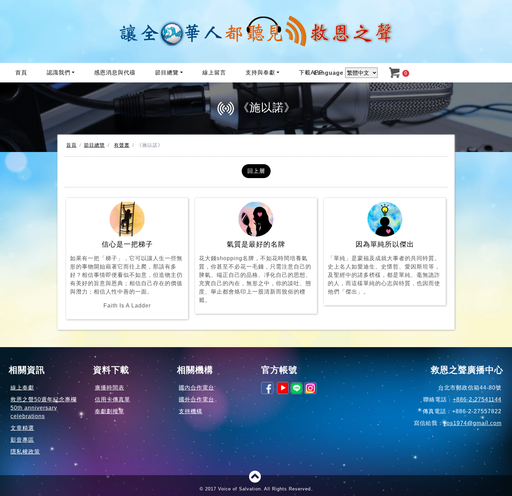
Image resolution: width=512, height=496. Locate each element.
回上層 (256, 171)
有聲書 (122, 145)
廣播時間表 (109, 388)
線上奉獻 (22, 388)
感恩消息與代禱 (114, 72)
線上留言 (214, 72)
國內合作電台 (196, 388)
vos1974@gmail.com (472, 423)
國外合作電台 (196, 399)
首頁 (21, 72)
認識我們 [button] (58, 72)
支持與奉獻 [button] (260, 72)
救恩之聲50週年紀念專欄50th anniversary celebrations (43, 408)
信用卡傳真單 (112, 399)
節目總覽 (94, 145)
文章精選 (22, 428)
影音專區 (22, 440)
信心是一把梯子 (126, 274)
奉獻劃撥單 (109, 411)
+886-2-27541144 (477, 399)
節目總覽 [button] (167, 72)
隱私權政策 (25, 452)
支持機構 (190, 411)
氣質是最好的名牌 (255, 271)
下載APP (311, 72)
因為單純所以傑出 (384, 267)
